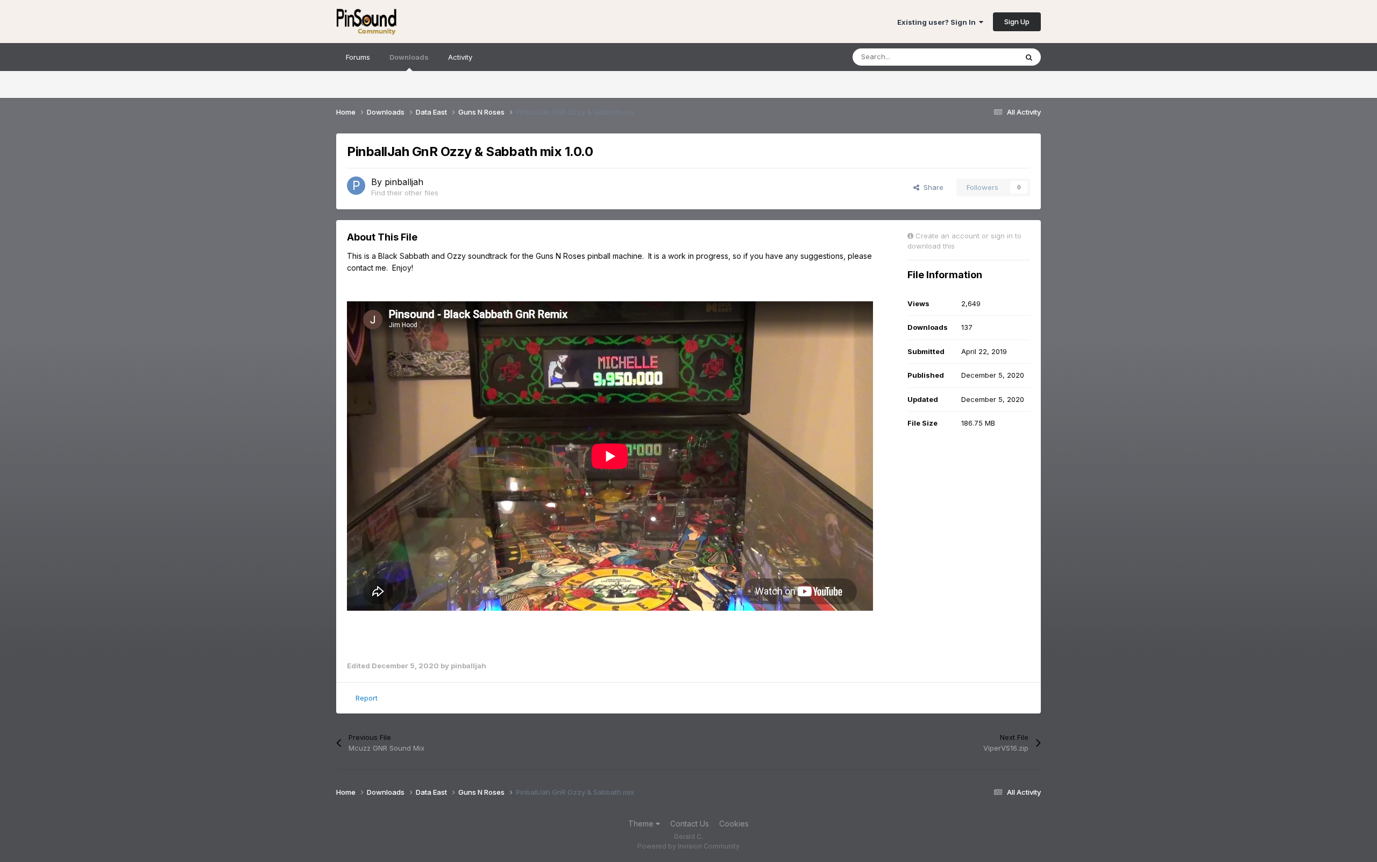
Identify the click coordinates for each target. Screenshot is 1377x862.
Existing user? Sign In (938, 22)
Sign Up (1017, 21)
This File (989, 57)
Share (931, 187)
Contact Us (689, 823)
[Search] (1029, 57)
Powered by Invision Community (688, 846)
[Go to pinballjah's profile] (356, 185)
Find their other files (404, 192)
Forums (358, 57)
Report (367, 698)
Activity (460, 57)
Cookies (734, 823)
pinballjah (404, 181)
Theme (642, 823)
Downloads (409, 57)
